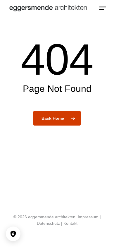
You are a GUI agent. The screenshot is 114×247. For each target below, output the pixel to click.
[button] (102, 8)
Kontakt (70, 223)
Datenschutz (48, 223)
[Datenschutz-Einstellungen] (13, 234)
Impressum (88, 217)
